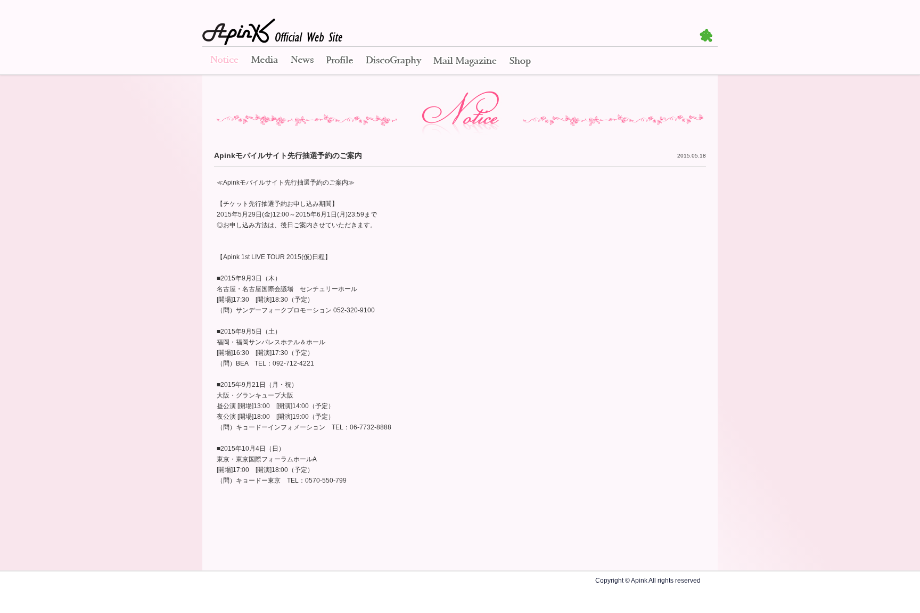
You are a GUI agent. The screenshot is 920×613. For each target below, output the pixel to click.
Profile (339, 61)
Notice (224, 61)
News (302, 61)
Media (264, 61)
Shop (520, 61)
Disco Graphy (393, 61)
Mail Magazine (465, 61)
